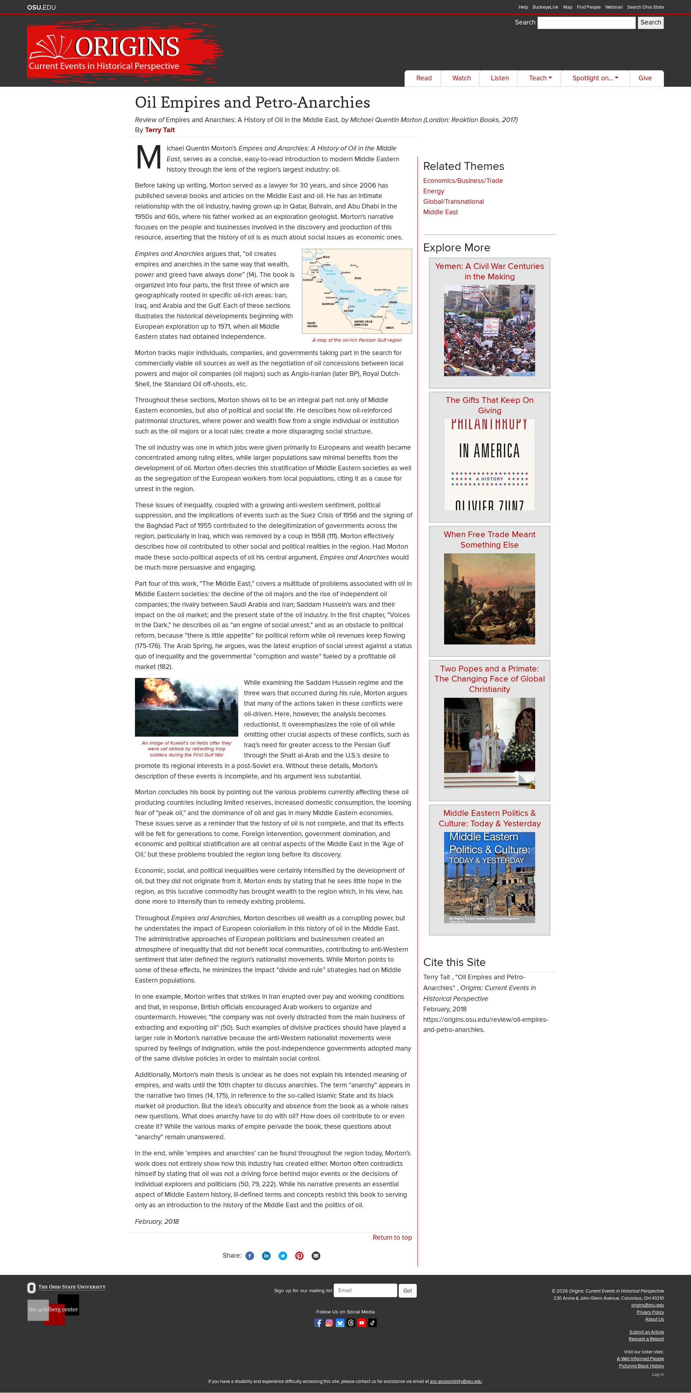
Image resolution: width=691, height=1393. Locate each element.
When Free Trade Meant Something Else (490, 539)
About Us (654, 1319)
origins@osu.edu (647, 1305)
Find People (589, 7)
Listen (500, 78)
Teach (538, 78)
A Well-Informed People (640, 1359)
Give (645, 78)
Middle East (440, 212)
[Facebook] (249, 1255)
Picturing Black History (641, 1366)
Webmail (614, 7)
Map (567, 7)
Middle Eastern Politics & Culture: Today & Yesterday (490, 818)
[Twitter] (283, 1255)
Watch (461, 78)
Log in (658, 1374)
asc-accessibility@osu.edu (456, 1381)
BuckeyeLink (546, 7)
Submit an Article (646, 1332)
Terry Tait (160, 130)
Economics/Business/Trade (463, 181)
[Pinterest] (299, 1255)
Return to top (392, 1238)
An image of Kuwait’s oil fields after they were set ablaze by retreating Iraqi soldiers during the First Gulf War (186, 749)
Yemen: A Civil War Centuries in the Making (489, 271)
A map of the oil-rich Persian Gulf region (357, 340)
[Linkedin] (266, 1255)
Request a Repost (646, 1339)
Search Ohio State (645, 7)
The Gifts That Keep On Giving (490, 405)
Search (525, 22)
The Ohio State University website (41, 7)
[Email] (316, 1255)
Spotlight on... (593, 78)
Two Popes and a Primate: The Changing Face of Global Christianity (489, 679)
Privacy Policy (650, 1312)
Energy (433, 191)
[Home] (126, 52)
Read (424, 78)
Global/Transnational (453, 202)
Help (523, 7)
